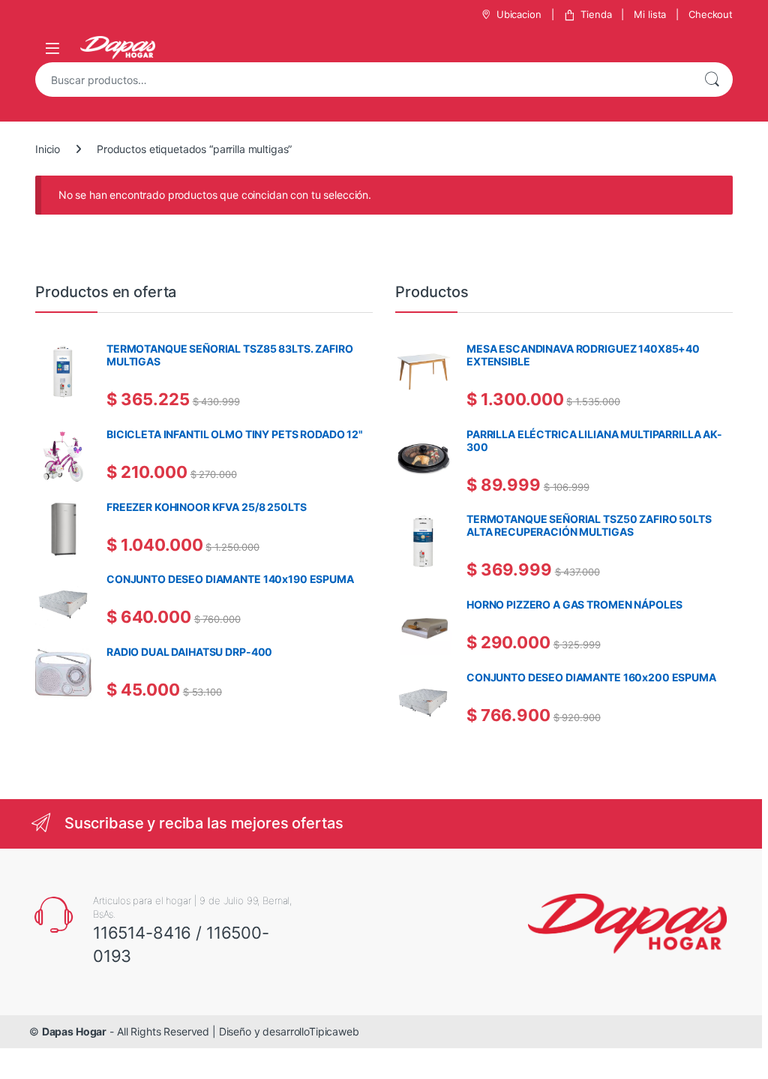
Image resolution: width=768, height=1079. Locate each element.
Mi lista (650, 14)
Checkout (710, 14)
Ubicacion (519, 14)
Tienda (595, 14)
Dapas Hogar (74, 1031)
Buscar (712, 79)
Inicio (47, 149)
